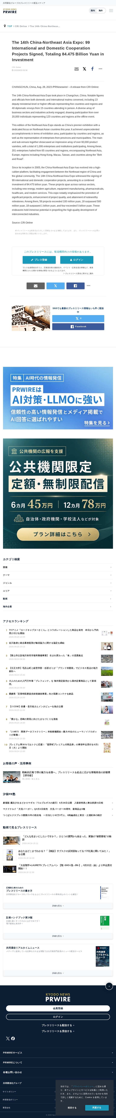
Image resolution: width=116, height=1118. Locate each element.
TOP (9, 26)
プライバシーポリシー (83, 1086)
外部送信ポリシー (10, 1100)
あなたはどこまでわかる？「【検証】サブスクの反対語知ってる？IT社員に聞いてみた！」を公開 (64, 852)
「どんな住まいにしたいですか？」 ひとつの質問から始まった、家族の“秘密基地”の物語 (66, 838)
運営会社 (6, 1108)
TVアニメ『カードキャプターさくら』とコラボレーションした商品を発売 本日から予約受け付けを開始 (54, 631)
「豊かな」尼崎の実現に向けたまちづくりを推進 (33, 719)
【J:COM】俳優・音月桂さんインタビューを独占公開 (36, 706)
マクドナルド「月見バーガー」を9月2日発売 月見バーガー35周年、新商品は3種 (44, 809)
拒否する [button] (72, 1107)
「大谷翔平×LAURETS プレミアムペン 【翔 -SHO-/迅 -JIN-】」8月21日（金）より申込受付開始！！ (65, 867)
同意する (96, 1107)
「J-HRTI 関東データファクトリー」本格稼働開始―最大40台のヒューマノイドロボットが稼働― (53, 733)
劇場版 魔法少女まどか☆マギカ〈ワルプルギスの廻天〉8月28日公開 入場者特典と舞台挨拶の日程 (53, 803)
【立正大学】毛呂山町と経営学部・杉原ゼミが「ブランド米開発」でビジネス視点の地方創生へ (53, 669)
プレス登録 (40, 259)
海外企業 (7, 606)
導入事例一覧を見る (30, 779)
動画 (5, 598)
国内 (93, 10)
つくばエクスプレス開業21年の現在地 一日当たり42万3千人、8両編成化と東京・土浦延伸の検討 (52, 815)
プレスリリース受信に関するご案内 (79, 273)
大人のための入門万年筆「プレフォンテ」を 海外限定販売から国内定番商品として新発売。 (52, 682)
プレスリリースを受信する (57, 1031)
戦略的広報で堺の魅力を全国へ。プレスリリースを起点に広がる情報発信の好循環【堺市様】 (66, 774)
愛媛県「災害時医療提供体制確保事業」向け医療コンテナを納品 (41, 694)
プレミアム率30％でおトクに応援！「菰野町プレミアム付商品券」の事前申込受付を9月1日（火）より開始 (54, 746)
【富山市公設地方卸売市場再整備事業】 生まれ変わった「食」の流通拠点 (46, 655)
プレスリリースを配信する (57, 1025)
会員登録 (58, 1008)
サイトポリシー (9, 1092)
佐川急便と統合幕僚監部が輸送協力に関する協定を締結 (37, 643)
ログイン (78, 259)
